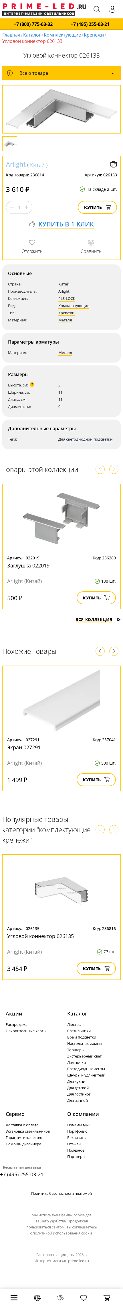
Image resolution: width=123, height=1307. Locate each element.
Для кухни (76, 1081)
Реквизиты (76, 1137)
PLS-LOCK (66, 298)
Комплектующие (62, 35)
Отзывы (74, 1143)
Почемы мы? (78, 1124)
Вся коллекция (94, 619)
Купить (93, 207)
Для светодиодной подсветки (85, 439)
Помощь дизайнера (23, 1143)
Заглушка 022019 (28, 565)
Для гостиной (79, 1094)
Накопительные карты (26, 1030)
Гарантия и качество (24, 1137)
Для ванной (77, 1100)
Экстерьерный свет (84, 1056)
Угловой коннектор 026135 (40, 936)
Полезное (75, 1150)
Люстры (74, 1024)
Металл (65, 320)
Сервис (15, 1113)
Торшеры (75, 1049)
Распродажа (16, 1024)
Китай (37, 164)
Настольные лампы (84, 1043)
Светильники (79, 1030)
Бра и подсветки (81, 1037)
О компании (83, 1113)
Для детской (78, 1087)
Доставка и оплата (22, 1124)
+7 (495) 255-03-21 (90, 24)
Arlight (16, 164)
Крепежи (94, 35)
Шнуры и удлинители (86, 1075)
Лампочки (76, 1062)
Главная (11, 35)
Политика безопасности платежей (61, 1193)
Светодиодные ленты (86, 1068)
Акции (14, 1013)
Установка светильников (28, 1131)
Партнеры (76, 1156)
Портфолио (77, 1131)
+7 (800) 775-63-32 (33, 24)
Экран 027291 (24, 747)
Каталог (32, 35)
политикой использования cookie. (63, 1233)
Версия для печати (113, 164)
